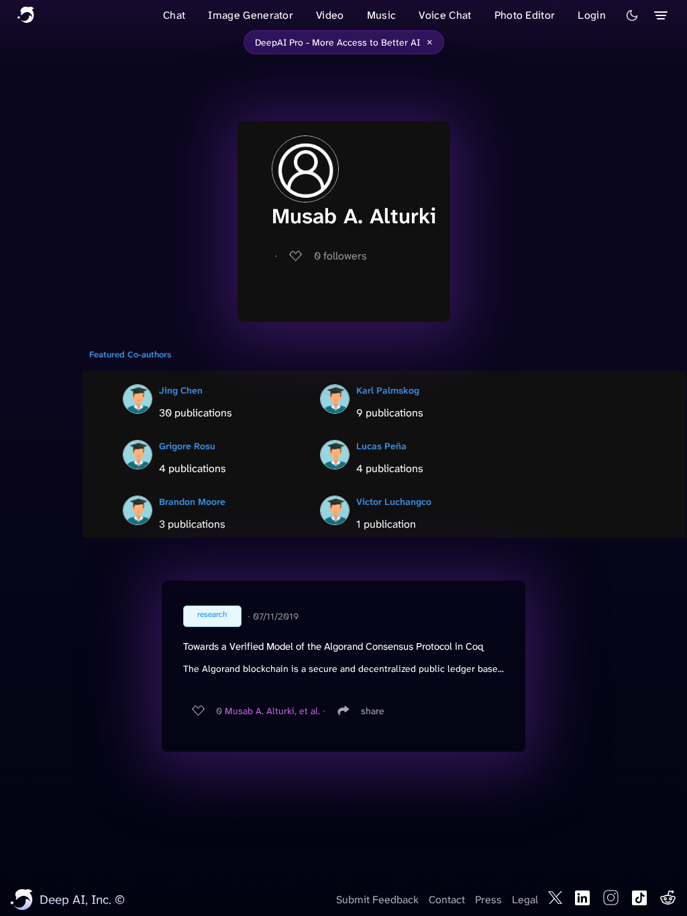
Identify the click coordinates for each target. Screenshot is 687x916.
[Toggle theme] (632, 15)
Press (488, 900)
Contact (447, 900)
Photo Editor (525, 15)
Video (330, 15)
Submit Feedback (377, 900)
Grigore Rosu (187, 446)
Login (592, 15)
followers (340, 256)
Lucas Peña (381, 446)
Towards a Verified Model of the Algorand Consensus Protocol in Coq (333, 646)
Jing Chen (181, 390)
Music (382, 15)
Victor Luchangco (393, 502)
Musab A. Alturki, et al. (272, 711)
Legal (525, 900)
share (372, 711)
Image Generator (250, 15)
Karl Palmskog (387, 390)
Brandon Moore (192, 502)
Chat (174, 15)
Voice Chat (445, 15)
